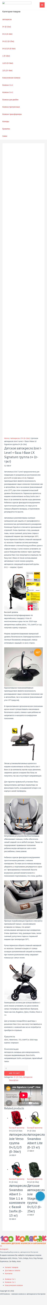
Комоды (5, 121)
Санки (4, 136)
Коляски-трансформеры (12, 114)
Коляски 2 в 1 (7, 85)
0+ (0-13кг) (6, 27)
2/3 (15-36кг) (7, 70)
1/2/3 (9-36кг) (7, 63)
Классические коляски (11, 78)
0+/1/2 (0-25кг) (8, 41)
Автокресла (7, 19)
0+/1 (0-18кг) (7, 34)
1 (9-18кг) (6, 56)
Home (6, 438)
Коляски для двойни (10, 100)
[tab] (26, 1080)
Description (13, 1080)
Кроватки (6, 129)
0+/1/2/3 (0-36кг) (9, 49)
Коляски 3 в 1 (7, 92)
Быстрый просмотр (16, 1128)
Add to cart (14, 1073)
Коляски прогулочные (11, 107)
